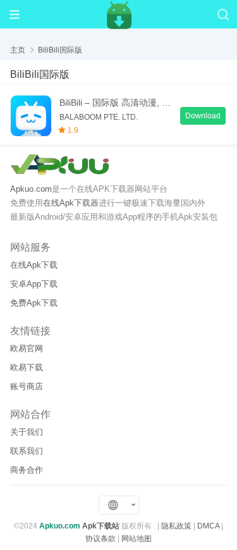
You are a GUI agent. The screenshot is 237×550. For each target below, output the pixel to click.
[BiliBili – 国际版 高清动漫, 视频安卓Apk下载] (31, 116)
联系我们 (26, 451)
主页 (17, 50)
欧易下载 (26, 367)
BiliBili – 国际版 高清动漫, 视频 (116, 102)
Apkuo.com (31, 189)
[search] (223, 14)
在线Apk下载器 (71, 203)
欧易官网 (26, 348)
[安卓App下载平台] (119, 14)
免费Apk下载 (34, 303)
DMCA (208, 526)
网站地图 (136, 538)
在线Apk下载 (34, 265)
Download (203, 115)
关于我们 (26, 432)
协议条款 (100, 538)
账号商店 (26, 386)
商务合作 (26, 470)
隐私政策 (176, 526)
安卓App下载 (34, 284)
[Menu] (14, 14)
